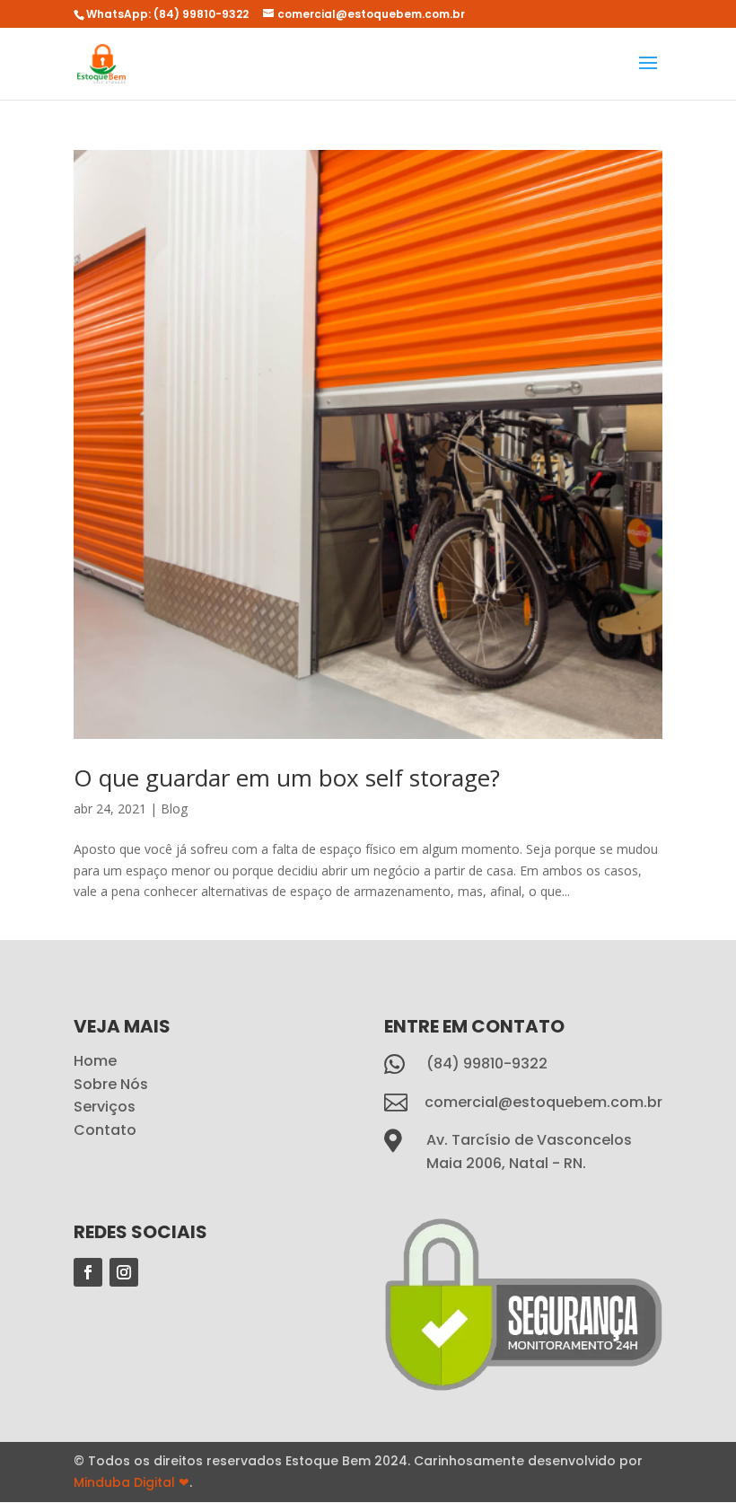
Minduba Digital (131, 1482)
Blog (174, 808)
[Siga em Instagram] (124, 1272)
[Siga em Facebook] (88, 1272)
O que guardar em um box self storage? (287, 777)
